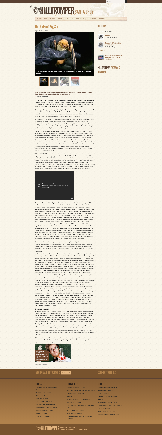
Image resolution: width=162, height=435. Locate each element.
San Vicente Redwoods (44, 402)
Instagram (108, 6)
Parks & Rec (42, 19)
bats (51, 30)
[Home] (78, 9)
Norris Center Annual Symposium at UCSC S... (114, 56)
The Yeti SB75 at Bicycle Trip (108, 414)
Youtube (117, 6)
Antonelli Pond (41, 413)
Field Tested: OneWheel (106, 390)
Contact (72, 427)
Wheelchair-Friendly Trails (46, 407)
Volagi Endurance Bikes (106, 411)
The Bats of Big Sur (46, 27)
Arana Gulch (40, 396)
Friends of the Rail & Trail (76, 387)
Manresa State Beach (43, 393)
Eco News (80, 19)
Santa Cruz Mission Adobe (45, 404)
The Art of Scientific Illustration (113, 44)
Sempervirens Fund (74, 402)
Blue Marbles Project (74, 413)
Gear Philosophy (104, 393)
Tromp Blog (91, 19)
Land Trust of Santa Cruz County (78, 393)
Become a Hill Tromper (97, 5)
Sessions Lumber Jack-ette (107, 402)
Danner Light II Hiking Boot (108, 396)
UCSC (46, 30)
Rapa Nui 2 (71, 396)
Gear (60, 19)
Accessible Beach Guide (44, 410)
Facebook (112, 6)
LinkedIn (125, 6)
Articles (101, 31)
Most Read (108, 31)
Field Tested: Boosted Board (107, 387)
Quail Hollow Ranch (43, 416)
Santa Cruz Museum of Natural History (81, 390)
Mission (63, 427)
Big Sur (41, 30)
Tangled (108, 35)
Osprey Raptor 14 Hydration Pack (110, 405)
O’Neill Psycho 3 (104, 408)
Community (69, 19)
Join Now (66, 372)
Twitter (121, 6)
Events (52, 19)
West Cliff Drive (42, 399)
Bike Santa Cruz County (75, 410)
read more (102, 50)
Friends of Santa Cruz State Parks (78, 399)
